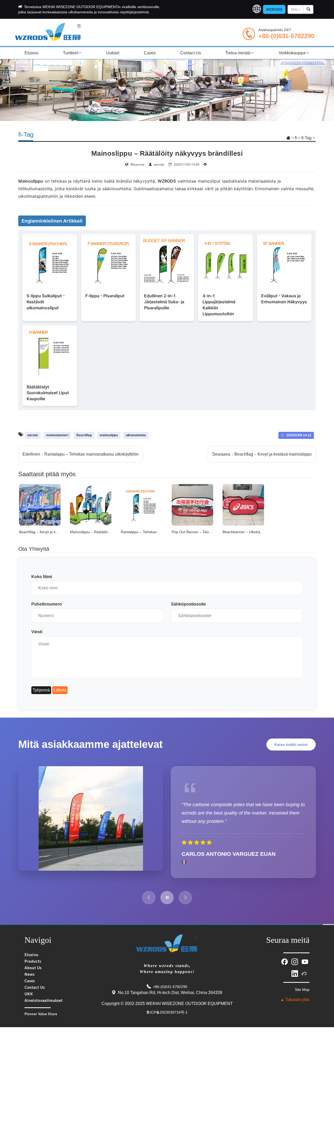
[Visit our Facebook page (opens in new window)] (285, 961)
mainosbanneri (57, 435)
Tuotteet (70, 53)
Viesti (36, 632)
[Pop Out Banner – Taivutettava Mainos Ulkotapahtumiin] (192, 504)
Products (33, 961)
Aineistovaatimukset (44, 1001)
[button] (257, 9)
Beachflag (84, 435)
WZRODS (274, 9)
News (30, 974)
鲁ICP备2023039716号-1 (167, 1012)
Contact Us (190, 53)
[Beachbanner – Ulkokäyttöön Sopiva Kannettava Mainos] (243, 504)
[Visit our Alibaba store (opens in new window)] (304, 973)
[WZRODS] (48, 31)
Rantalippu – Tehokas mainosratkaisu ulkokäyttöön (91, 454)
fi (296, 138)
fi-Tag (306, 138)
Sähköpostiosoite (188, 604)
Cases (150, 53)
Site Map (302, 989)
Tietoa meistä (237, 53)
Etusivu (31, 53)
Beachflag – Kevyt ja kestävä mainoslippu (273, 454)
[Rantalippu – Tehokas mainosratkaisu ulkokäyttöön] (141, 504)
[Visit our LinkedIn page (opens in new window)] (295, 973)
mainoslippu (109, 435)
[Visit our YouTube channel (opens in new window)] (304, 961)
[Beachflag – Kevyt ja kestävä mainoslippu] (40, 504)
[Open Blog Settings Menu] (323, 1100)
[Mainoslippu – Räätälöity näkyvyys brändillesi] (90, 504)
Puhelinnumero (46, 604)
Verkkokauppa (292, 53)
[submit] (308, 9)
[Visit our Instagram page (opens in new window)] (295, 961)
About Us (33, 968)
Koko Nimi (41, 576)
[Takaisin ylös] (323, 1085)
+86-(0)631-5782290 (286, 35)
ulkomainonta (136, 435)
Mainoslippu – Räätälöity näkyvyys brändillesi (107, 532)
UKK (29, 994)
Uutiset (112, 53)
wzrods (32, 435)
